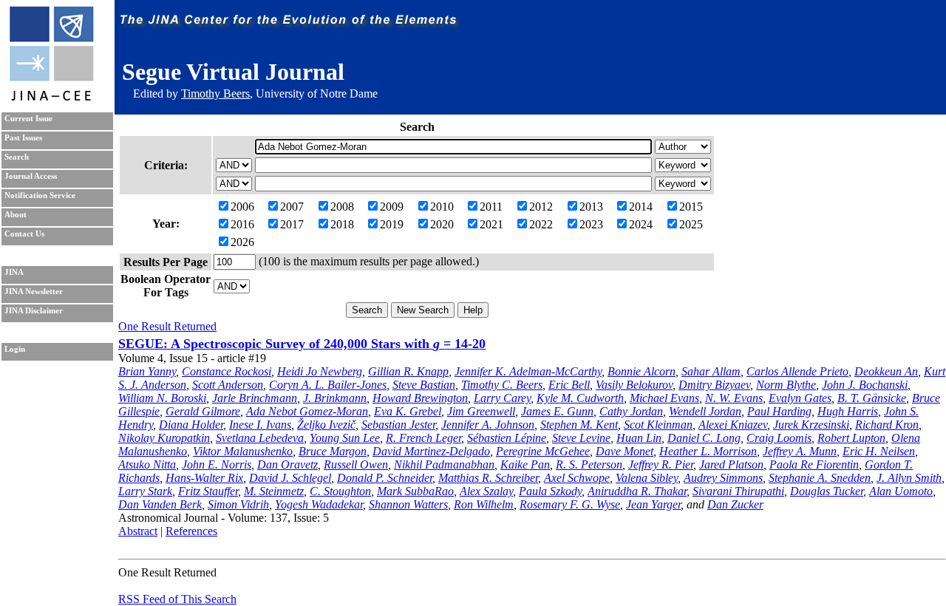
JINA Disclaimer (33, 311)
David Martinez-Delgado (431, 451)
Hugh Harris (847, 411)
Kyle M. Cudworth (580, 398)
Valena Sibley (647, 477)
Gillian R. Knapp (408, 371)
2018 (342, 224)
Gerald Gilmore (203, 411)
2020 (442, 224)
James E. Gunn (557, 411)
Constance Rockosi (226, 371)
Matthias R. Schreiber (488, 477)
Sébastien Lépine (506, 438)
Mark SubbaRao (415, 491)
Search (16, 157)
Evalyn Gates (800, 398)
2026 (242, 242)
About (15, 215)
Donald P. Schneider (384, 477)
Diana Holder (191, 424)
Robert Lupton (851, 438)
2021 (491, 224)
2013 (591, 206)
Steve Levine (581, 438)
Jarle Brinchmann (254, 398)
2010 (442, 206)
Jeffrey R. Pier (660, 464)
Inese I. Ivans (260, 424)
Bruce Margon (333, 451)
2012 (541, 206)
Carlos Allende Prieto (797, 371)
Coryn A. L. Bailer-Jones (328, 384)
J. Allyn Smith (909, 477)
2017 (292, 224)
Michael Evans (664, 398)
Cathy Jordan (631, 411)
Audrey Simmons (723, 477)
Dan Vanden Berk (160, 504)
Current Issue (28, 119)
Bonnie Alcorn (642, 371)
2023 (591, 224)
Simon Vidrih (238, 504)
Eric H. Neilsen (879, 451)
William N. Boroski (162, 398)
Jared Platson (731, 464)
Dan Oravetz (287, 464)
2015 (691, 206)
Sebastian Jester (398, 424)
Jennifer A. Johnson (487, 424)
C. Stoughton (340, 491)
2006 (242, 206)
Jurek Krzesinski (811, 424)
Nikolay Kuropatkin (164, 438)
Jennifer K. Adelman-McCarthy (528, 371)
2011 (491, 206)
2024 (641, 224)
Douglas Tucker (826, 491)
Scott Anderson (227, 384)
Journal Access (30, 176)
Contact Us (24, 234)
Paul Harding (779, 411)
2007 (292, 206)
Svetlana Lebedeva (260, 438)
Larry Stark (145, 491)
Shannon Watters (408, 504)
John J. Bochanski (865, 384)
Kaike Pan (525, 464)
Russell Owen (356, 464)
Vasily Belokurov (634, 384)
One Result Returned (167, 326)
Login (14, 349)
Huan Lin (638, 438)
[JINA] (51, 98)
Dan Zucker (735, 504)
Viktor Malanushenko (243, 451)
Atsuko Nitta (147, 464)
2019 (392, 224)
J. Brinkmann (335, 398)
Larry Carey (502, 398)
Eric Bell (569, 384)
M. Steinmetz (274, 491)
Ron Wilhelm (484, 504)
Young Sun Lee (345, 438)
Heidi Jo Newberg (319, 371)
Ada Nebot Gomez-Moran (307, 411)
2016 (242, 224)
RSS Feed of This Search (177, 599)
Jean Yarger (653, 504)
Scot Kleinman (658, 424)
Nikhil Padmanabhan (444, 464)
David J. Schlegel (290, 477)
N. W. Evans (734, 398)
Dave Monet (624, 451)
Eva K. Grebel (407, 411)
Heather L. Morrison (708, 451)
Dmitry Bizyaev (714, 384)
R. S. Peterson (589, 464)
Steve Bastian (423, 384)
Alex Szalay (486, 491)
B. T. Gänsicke (871, 398)
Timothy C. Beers (501, 384)
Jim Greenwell (481, 411)
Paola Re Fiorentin (814, 464)
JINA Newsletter (33, 291)
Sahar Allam (711, 371)
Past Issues (23, 138)
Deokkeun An (886, 371)
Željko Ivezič (326, 424)
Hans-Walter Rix (204, 477)
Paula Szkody (550, 491)
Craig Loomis (778, 438)
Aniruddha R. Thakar (637, 491)
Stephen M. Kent (579, 424)
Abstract (137, 531)
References (191, 531)
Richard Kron (887, 424)
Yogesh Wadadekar (319, 504)
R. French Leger (423, 438)
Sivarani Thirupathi (738, 491)
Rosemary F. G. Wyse (570, 504)
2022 (541, 224)
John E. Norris (216, 464)
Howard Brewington (420, 398)
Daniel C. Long (704, 438)
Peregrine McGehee (543, 451)
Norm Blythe (786, 384)
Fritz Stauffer (208, 491)
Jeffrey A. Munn (800, 451)
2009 (392, 206)
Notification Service (39, 195)
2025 (691, 224)
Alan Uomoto (901, 491)
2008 (342, 206)
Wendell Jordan (705, 411)
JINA (14, 272)
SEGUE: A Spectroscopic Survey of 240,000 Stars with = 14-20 (302, 343)
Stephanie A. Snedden (820, 477)
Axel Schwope (577, 477)
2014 (641, 206)
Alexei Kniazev (732, 424)
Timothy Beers (215, 93)
